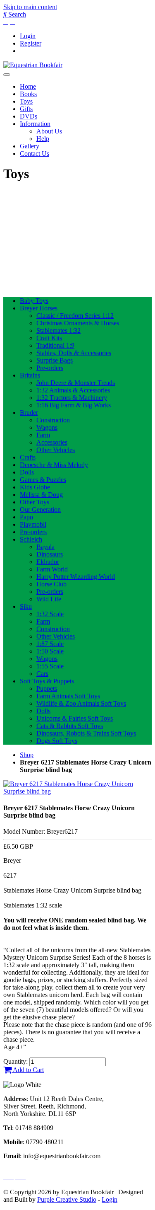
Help (42, 138)
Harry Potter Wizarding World (75, 576)
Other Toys (34, 502)
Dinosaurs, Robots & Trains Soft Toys (86, 733)
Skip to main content (30, 6)
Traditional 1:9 (55, 345)
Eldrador (47, 561)
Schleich (31, 539)
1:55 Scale (50, 666)
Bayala (45, 546)
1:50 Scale (50, 651)
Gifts (26, 108)
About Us (49, 131)
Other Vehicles (55, 449)
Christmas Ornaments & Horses (77, 323)
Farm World (52, 569)
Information (35, 123)
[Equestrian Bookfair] (32, 64)
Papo (26, 516)
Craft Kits (49, 337)
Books (28, 93)
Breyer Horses (38, 308)
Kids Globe (35, 487)
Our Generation (40, 509)
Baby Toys (34, 300)
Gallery (29, 146)
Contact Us (34, 153)
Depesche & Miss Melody (54, 464)
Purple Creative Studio (66, 1199)
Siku (26, 606)
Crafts (28, 457)
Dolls (27, 472)
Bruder (29, 412)
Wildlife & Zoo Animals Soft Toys (81, 703)
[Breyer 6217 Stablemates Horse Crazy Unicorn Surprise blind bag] (77, 791)
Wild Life (48, 599)
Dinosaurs (49, 554)
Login (28, 35)
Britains (30, 375)
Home (28, 86)
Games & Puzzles (43, 479)
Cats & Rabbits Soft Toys (69, 725)
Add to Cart (28, 1069)
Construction (53, 420)
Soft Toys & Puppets (47, 681)
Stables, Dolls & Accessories (73, 352)
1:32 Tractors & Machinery (71, 397)
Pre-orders (49, 367)
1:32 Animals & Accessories (73, 390)
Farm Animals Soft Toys (68, 695)
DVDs (28, 116)
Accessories (51, 442)
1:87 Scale (50, 643)
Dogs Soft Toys (56, 740)
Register (30, 43)
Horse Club (51, 584)
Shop (26, 754)
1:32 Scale (50, 613)
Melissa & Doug (41, 494)
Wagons (46, 427)
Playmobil (33, 524)
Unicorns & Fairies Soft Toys (74, 718)
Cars (42, 673)
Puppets (46, 688)
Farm (43, 434)
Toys (26, 101)
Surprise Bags (54, 360)
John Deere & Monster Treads (75, 382)
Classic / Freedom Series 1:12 (75, 315)
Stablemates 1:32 (58, 330)
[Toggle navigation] (6, 74)
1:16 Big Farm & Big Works (73, 405)
